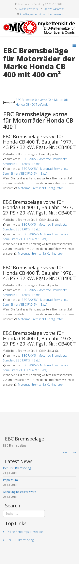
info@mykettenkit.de (32, 14)
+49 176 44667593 (53, 9)
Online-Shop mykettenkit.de (24, 532)
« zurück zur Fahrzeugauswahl (22, 83)
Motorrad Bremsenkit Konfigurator (40, 188)
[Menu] (74, 45)
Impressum (56, 14)
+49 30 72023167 (28, 9)
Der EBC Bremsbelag (20, 540)
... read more (67, 452)
